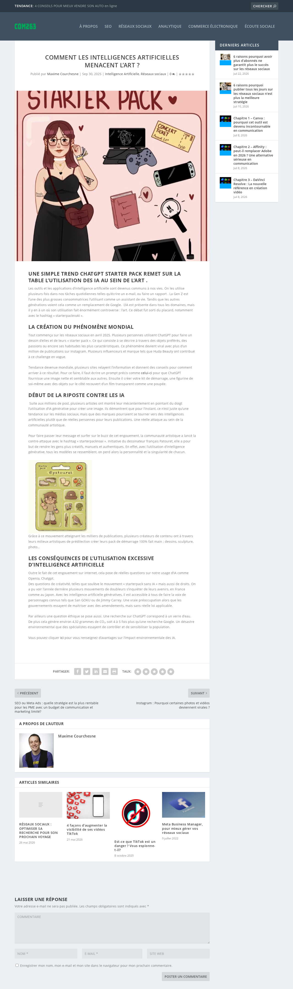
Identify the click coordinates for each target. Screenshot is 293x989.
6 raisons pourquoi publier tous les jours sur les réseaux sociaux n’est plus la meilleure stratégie (253, 93)
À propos (88, 27)
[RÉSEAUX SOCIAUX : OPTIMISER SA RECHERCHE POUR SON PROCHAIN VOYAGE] (40, 805)
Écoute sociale (260, 27)
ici (62, 638)
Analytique (170, 27)
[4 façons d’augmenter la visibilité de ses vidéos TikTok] (88, 805)
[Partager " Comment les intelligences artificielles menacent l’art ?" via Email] (105, 671)
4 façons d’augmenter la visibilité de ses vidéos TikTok (87, 829)
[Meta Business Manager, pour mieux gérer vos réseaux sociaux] (183, 805)
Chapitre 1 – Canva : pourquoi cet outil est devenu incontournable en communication (251, 124)
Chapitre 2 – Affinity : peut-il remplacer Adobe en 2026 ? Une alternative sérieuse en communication (253, 155)
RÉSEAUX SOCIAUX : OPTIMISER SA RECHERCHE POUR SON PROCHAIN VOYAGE (38, 830)
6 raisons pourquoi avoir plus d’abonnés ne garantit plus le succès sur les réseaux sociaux (252, 62)
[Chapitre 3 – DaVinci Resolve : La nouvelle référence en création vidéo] (225, 183)
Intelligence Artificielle (122, 74)
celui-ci (146, 373)
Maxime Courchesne (63, 74)
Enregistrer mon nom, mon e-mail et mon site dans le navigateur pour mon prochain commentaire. (96, 965)
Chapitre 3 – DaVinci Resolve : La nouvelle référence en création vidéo (250, 186)
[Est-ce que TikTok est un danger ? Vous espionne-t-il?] (135, 813)
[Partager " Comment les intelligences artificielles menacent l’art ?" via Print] (114, 671)
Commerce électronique (213, 27)
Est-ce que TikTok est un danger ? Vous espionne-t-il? (134, 845)
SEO (108, 27)
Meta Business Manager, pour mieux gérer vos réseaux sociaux (182, 828)
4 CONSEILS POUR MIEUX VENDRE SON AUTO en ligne (76, 6)
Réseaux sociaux (135, 27)
